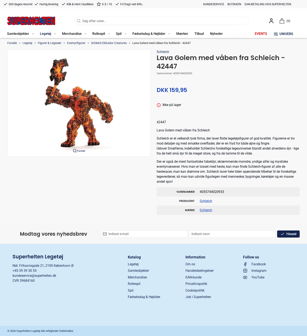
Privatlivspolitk (196, 284)
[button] (20, 34)
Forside (12, 43)
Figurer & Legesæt (49, 43)
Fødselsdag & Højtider (144, 297)
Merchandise (137, 277)
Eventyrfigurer (76, 43)
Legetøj (27, 43)
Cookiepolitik (194, 290)
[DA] (31, 21)
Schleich (163, 52)
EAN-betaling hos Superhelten (268, 4)
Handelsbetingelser (199, 271)
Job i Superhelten (198, 297)
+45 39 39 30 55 (25, 271)
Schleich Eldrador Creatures (109, 43)
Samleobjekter (138, 271)
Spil (130, 290)
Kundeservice (213, 4)
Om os (190, 264)
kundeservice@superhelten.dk (34, 276)
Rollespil (134, 284)
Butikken (234, 4)
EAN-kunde (193, 277)
